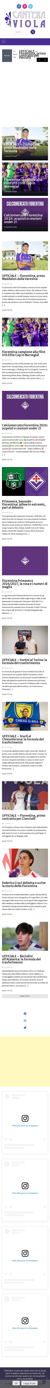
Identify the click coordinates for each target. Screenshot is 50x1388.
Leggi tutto (7, 310)
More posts (25, 996)
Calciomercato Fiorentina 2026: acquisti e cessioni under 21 (23, 218)
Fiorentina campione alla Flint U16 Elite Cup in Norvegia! (23, 183)
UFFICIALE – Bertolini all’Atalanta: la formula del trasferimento (21, 959)
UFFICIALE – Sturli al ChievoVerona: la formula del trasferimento (23, 739)
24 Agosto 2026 (11, 192)
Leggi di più (29, 1383)
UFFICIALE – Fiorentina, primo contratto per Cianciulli (23, 817)
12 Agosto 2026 (7, 967)
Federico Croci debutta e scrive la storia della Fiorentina (24, 884)
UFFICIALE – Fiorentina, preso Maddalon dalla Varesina (22, 147)
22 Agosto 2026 (7, 512)
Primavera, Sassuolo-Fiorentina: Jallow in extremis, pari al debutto (23, 504)
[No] (46, 1377)
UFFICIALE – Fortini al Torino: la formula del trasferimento (24, 661)
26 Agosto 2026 (11, 156)
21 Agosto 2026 (7, 592)
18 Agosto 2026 (7, 824)
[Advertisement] (25, 96)
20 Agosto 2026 (7, 747)
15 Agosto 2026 (7, 891)
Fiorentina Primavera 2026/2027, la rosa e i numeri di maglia (24, 584)
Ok (16, 1383)
